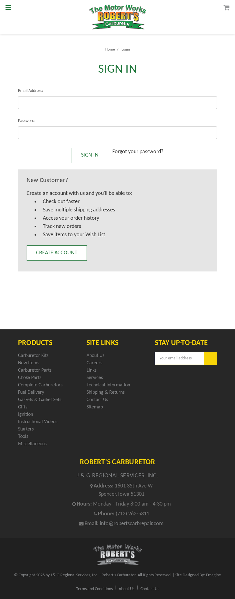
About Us (95, 355)
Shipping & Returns (106, 392)
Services (95, 377)
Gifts (22, 407)
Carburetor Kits (33, 355)
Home (110, 49)
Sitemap (95, 407)
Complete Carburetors (40, 385)
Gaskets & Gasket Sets (39, 399)
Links (91, 370)
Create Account (56, 253)
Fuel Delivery (31, 392)
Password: (26, 121)
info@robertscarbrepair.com (131, 524)
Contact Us (97, 399)
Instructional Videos (37, 421)
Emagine (213, 575)
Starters (26, 429)
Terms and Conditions (94, 589)
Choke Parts (29, 377)
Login (125, 49)
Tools (23, 436)
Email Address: (30, 91)
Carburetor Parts (34, 370)
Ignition (25, 414)
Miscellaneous (32, 444)
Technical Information (108, 385)
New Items (28, 363)
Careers (94, 363)
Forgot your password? (137, 152)
